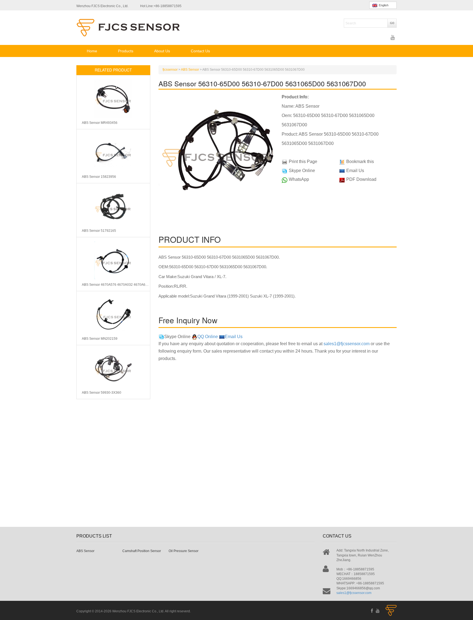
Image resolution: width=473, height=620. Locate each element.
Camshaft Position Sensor (141, 551)
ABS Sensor (85, 551)
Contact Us (200, 51)
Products (125, 51)
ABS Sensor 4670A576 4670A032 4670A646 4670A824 (116, 285)
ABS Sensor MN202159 (99, 339)
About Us (162, 51)
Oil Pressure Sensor (183, 551)
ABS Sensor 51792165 (99, 231)
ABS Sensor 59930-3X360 (101, 393)
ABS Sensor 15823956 (99, 177)
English (382, 5)
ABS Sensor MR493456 (99, 123)
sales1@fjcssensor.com (347, 343)
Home (92, 51)
